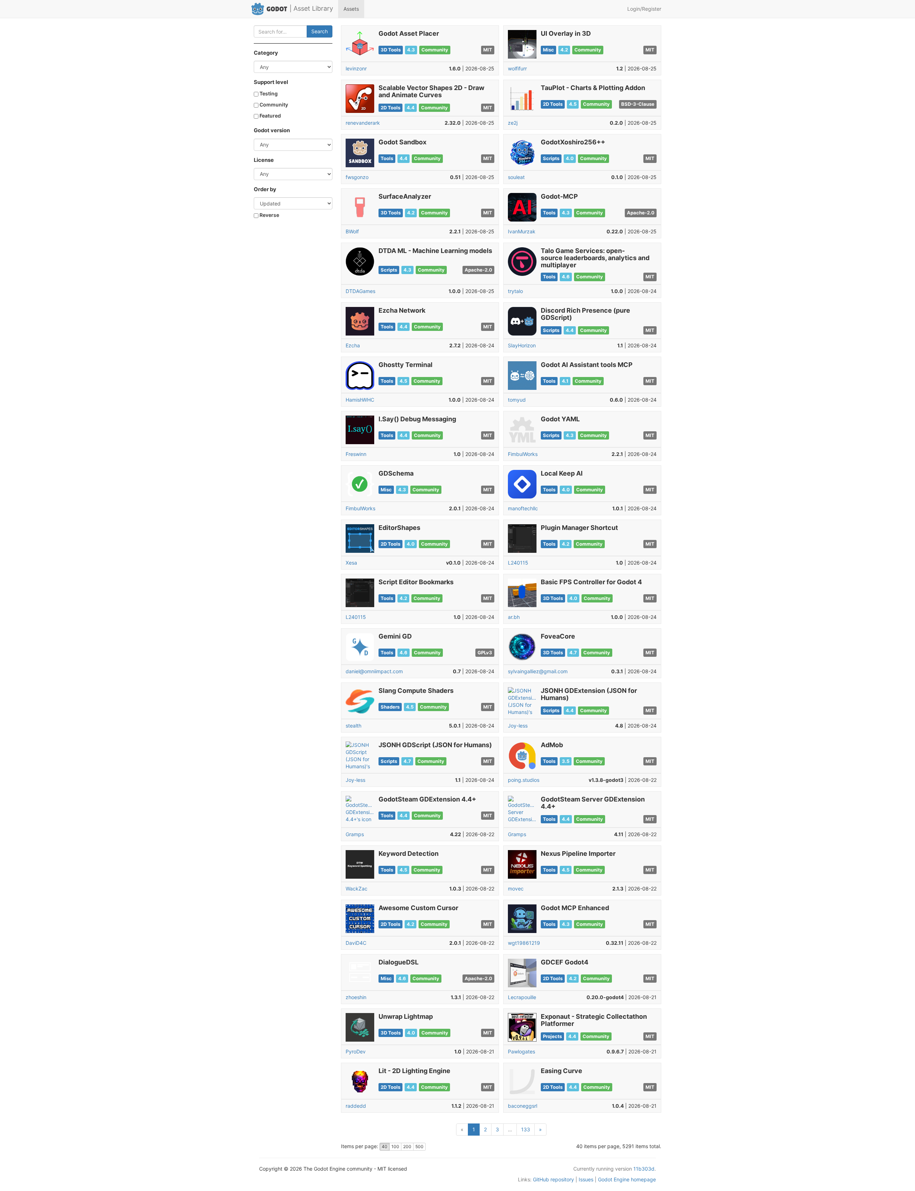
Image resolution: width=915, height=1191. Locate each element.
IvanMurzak (521, 231)
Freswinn (356, 454)
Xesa (351, 563)
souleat (516, 177)
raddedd (356, 1106)
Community (273, 104)
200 (407, 1146)
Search (319, 31)
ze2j (513, 123)
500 (419, 1146)
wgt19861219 (524, 943)
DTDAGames (360, 291)
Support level (271, 82)
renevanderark (363, 123)
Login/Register (644, 9)
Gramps (355, 834)
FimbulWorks (523, 454)
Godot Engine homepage (627, 1179)
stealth (353, 726)
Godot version (272, 130)
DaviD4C (356, 943)
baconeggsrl (522, 1106)
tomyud (517, 400)
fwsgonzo (357, 177)
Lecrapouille (522, 997)
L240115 (518, 563)
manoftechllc (523, 508)
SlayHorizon (522, 345)
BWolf (352, 231)
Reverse (268, 215)
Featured (269, 116)
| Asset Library (311, 8)
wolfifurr (517, 68)
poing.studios (523, 780)
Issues (586, 1179)
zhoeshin (356, 997)
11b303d (643, 1169)
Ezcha (353, 345)
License (264, 160)
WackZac (356, 888)
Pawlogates (521, 1051)
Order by (265, 189)
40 (384, 1146)
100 (395, 1146)
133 (525, 1129)
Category (266, 53)
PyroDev (356, 1051)
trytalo (515, 291)
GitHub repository (553, 1179)
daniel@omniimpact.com (374, 671)
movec (516, 888)
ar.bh (514, 617)
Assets (351, 9)
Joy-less (518, 726)
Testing (268, 93)
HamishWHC (360, 400)
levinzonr (356, 68)
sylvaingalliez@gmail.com (538, 671)
